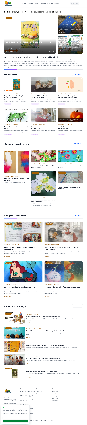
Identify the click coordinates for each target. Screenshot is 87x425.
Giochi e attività (50, 3)
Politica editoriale (43, 420)
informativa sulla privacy (13, 414)
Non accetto (15, 418)
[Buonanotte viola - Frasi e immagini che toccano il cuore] (30, 34)
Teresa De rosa (61, 124)
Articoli (22, 388)
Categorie (54, 388)
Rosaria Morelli (7, 93)
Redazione (39, 388)
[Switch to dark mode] (81, 3)
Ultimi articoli (24, 3)
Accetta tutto (15, 421)
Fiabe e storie (30, 3)
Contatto (30, 420)
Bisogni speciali (57, 3)
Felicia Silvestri (61, 93)
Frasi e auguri (36, 3)
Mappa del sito (50, 420)
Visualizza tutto (77, 74)
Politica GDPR (35, 420)
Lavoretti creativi (43, 3)
